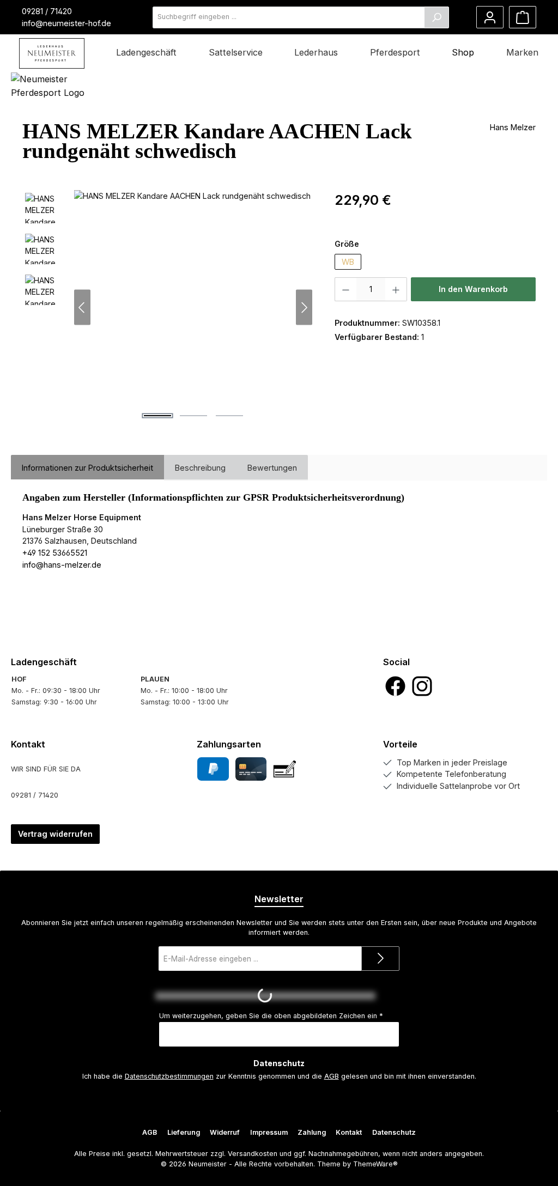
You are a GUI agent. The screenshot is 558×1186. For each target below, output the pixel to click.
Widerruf (225, 1132)
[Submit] (380, 958)
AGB (331, 1076)
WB (348, 261)
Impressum (269, 1132)
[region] (167, 307)
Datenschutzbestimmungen (169, 1076)
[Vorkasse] (284, 769)
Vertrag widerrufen (55, 833)
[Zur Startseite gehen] (52, 53)
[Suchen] (436, 17)
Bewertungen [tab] (272, 467)
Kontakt (349, 1132)
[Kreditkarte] (251, 769)
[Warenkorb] (522, 17)
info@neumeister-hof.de (66, 23)
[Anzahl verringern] (345, 289)
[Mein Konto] (490, 17)
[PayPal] (213, 769)
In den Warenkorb (473, 289)
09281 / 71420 (47, 11)
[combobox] (288, 17)
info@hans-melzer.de (61, 564)
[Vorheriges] (82, 307)
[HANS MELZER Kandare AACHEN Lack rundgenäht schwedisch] (193, 307)
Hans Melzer (513, 127)
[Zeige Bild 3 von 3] (229, 415)
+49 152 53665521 (54, 552)
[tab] (87, 468)
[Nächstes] (304, 307)
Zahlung (312, 1132)
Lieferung (183, 1132)
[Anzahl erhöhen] (396, 289)
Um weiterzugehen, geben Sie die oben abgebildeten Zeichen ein (271, 1016)
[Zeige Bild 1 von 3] (157, 415)
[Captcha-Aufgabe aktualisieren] (386, 995)
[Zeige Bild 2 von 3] (193, 415)
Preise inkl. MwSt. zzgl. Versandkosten (398, 216)
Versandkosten (252, 1153)
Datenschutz (394, 1132)
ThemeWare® (375, 1164)
